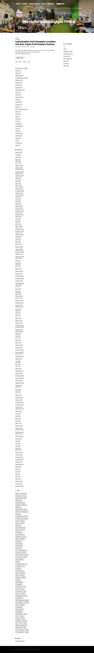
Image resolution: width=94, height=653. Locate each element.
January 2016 (18, 347)
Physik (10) (18, 114)
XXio (25, 627)
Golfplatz (22, 539)
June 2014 (18, 389)
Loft (24, 566)
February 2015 (19, 371)
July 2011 (17, 469)
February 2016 (19, 345)
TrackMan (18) (19, 133)
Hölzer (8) (18, 92)
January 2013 (18, 428)
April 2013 (18, 421)
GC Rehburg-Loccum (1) (21, 78)
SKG (17, 605)
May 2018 (17, 291)
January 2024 (19, 167)
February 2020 (19, 247)
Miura (17, 575)
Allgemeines (19, 500)
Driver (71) (66, 61)
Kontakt (79, 8)
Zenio (26, 629)
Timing (17, 618)
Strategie (22, 605)
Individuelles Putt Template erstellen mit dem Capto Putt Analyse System (35, 43)
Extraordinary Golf (20, 527)
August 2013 (18, 411)
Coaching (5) (67, 56)
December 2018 (19, 276)
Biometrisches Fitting (21, 509)
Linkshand (18, 566)
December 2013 (19, 402)
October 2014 (19, 380)
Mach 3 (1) (18, 106)
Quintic (17, 593)
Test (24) (17, 128)
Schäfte (23, 593)
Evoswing (18, 525)
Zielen (26, 632)
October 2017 (18, 305)
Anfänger (18, 505)
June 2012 (18, 443)
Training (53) (18, 135)
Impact (26, 555)
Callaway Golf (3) (68, 53)
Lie (26, 564)
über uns (50, 4)
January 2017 (18, 323)
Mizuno (22, 575)
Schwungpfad (19, 602)
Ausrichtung (23, 493)
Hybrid (21, 555)
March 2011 (18, 478)
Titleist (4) (18, 130)
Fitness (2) (18, 70)
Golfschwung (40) (20, 90)
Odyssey (18, 580)
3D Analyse (19, 496)
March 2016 (18, 342)
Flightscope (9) (19, 75)
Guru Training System (21, 550)
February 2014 (19, 397)
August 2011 (18, 466)
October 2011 (18, 462)
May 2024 (18, 159)
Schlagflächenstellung (21, 595)
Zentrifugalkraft (20, 632)
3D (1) (65, 49)
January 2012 (18, 454)
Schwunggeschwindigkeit (22, 600)
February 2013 (19, 425)
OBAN (23, 577)
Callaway (18, 514)
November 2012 (19, 432)
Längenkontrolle (20, 564)
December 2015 (19, 350)
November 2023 (19, 171)
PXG (25, 591)
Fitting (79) (18, 73)
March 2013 (18, 423)
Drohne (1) (66, 63)
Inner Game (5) (19, 97)
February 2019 (19, 271)
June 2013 (18, 416)
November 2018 (19, 278)
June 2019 (18, 263)
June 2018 (18, 289)
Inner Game (19, 557)
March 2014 (18, 395)
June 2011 (18, 471)
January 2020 (19, 249)
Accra (24, 496)
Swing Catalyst (19, 609)
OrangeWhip (19, 584)
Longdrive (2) (18, 104)
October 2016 (19, 329)
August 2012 (18, 438)
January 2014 (18, 400)
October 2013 (19, 407)
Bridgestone (25, 511)
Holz (17, 555)
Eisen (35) (66, 65)
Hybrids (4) (18, 94)
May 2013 (17, 418)
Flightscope (19, 532)
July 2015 (17, 361)
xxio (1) (17, 140)
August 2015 (18, 358)
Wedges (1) (18, 138)
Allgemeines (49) (68, 51)
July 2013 (17, 413)
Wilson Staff (19, 627)
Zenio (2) (17, 145)
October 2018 (19, 280)
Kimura (17, 561)
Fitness (18, 530)
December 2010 (19, 486)
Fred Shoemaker (20, 534)
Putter (22, 589)
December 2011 (19, 457)
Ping (24, 586)
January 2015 (18, 373)
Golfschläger (19, 543)
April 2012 (18, 448)
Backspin (24, 505)
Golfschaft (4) (19, 87)
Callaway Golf (19, 516)
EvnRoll (22, 523)
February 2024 (19, 165)
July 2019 (17, 260)
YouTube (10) (18, 143)
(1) (64, 46)
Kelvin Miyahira (19, 559)
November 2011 (19, 459)
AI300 (17, 493)
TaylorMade (19, 614)
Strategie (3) (18, 123)
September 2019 (19, 256)
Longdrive (18, 568)
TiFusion (22, 616)
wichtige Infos (34, 4)
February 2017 (19, 320)
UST (17, 623)
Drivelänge (25, 518)
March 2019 (18, 268)
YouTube (22, 629)
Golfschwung (19, 545)
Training (32, 46)
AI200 (24, 498)
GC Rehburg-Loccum (21, 536)
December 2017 (19, 300)
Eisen (17, 523)
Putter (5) (17, 121)
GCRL (17, 539)
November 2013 (19, 404)
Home (18, 4)
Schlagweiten (19, 598)
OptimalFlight (19, 582)
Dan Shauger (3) (68, 58)
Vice (21, 623)
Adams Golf (19, 498)
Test (17, 616)
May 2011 (17, 474)
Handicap (18, 552)
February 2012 (19, 452)
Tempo (25, 614)
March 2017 (18, 318)
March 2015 (18, 368)
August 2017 (18, 309)
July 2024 (18, 154)
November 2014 (19, 378)
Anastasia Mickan (20, 502)
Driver (17, 521)
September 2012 (19, 436)
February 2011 (19, 481)
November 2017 (19, 302)
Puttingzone (19, 591)
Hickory (24, 552)
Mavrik (23, 573)
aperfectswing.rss (20, 641)
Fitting (24, 4)
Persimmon (18, 586)
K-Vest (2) (17, 99)
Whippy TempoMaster (21, 625)
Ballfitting (18, 507)
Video (24, 623)
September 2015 (19, 356)
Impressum (60, 4)
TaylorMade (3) (19, 126)
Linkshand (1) (18, 102)
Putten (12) (18, 118)
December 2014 (19, 375)
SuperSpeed (19, 607)
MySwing (18, 577)
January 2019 (18, 273)
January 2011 (18, 483)
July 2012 (17, 441)
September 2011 (19, 464)
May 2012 (17, 446)
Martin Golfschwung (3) (21, 109)
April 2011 (17, 476)
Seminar (26, 602)
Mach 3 (18, 573)
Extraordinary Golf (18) (21, 68)
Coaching (18, 518)
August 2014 (18, 385)
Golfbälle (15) (18, 82)
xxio (17, 629)
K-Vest (24, 557)
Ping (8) (17, 116)
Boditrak (18, 511)
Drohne (22, 521)
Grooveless (18, 548)
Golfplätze (18, 541)
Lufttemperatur (20, 570)
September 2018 (19, 283)
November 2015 (19, 352)
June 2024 (18, 157)
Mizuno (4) (18, 111)
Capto (28, 61)
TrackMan (18, 620)
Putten (27, 46)
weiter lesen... (19, 57)
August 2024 (18, 152)
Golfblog (17, 39)
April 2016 (18, 340)
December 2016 (19, 325)
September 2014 (19, 383)
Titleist (22, 618)
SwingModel (19, 611)
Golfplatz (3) (18, 85)
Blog (44, 4)
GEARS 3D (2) (19, 80)
